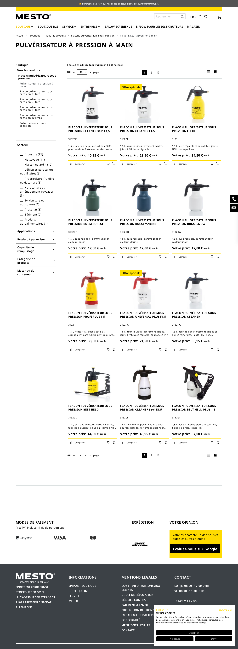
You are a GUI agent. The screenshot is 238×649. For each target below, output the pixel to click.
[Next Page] (158, 72)
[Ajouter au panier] (114, 164)
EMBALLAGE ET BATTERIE (138, 615)
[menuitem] (25, 27)
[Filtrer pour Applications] (36, 231)
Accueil (20, 35)
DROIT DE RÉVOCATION (137, 595)
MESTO (73, 601)
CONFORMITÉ (130, 620)
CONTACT (128, 630)
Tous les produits (56, 35)
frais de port (46, 527)
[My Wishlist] (206, 16)
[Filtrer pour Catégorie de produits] (36, 261)
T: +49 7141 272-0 (186, 601)
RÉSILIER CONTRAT (134, 600)
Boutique (34, 35)
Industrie (33, 154)
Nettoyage (34, 159)
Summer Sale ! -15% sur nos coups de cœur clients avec (120, 3)
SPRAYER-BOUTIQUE (82, 586)
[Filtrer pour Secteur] (36, 145)
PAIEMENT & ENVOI (134, 605)
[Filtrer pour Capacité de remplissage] (36, 249)
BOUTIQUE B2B (79, 591)
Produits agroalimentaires (33, 221)
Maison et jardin (37, 164)
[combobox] (170, 16)
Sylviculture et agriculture (32, 202)
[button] (200, 16)
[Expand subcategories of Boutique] (32, 27)
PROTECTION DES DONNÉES (140, 610)
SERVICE (74, 596)
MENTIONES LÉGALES (135, 625)
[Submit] (182, 16)
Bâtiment (32, 214)
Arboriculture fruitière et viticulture (37, 180)
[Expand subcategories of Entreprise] (99, 27)
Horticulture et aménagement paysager (36, 191)
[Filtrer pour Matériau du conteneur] (36, 272)
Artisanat (32, 209)
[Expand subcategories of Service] (75, 27)
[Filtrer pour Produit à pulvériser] (36, 239)
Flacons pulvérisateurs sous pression (92, 35)
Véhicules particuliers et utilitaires (37, 171)
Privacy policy (225, 609)
